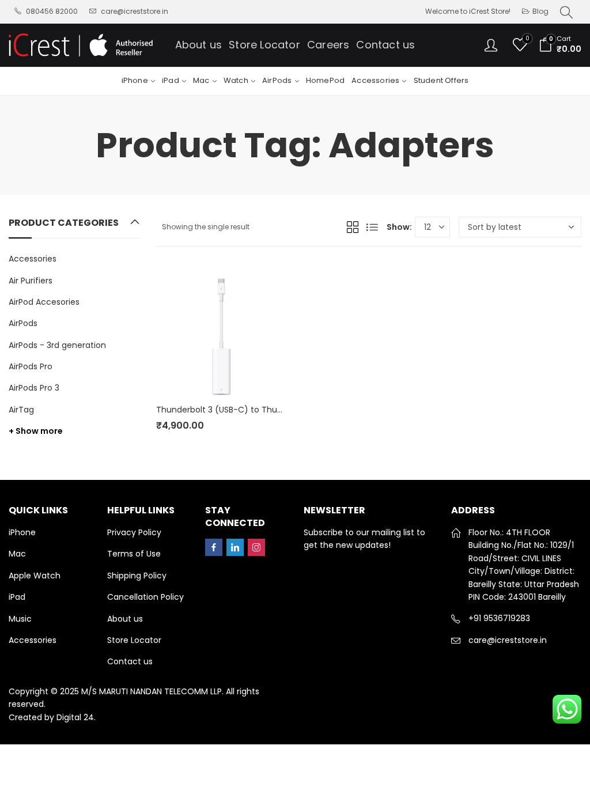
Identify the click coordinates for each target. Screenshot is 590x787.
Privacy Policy (134, 532)
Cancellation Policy (145, 597)
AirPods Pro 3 (34, 388)
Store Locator (134, 640)
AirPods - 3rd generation (57, 345)
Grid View (352, 227)
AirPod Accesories (44, 302)
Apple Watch (34, 575)
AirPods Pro (30, 366)
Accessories (32, 258)
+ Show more (36, 431)
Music (20, 619)
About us (125, 619)
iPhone (22, 532)
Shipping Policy (137, 575)
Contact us (130, 661)
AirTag (21, 409)
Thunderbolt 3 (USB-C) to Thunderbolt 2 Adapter (254, 409)
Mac (17, 553)
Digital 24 (75, 717)
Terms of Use (134, 553)
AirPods (23, 323)
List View (372, 227)
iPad (17, 597)
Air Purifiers (30, 280)
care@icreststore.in (507, 640)
